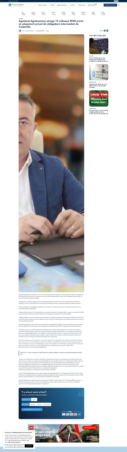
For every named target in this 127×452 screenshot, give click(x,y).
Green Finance (91, 5)
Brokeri (52, 5)
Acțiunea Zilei (92, 82)
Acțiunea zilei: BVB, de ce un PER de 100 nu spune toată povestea (98, 86)
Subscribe (116, 1)
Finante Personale (61, 5)
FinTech (72, 5)
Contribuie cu (32, 409)
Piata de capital (42, 5)
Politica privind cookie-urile (14, 442)
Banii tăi (91, 56)
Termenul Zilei (81, 5)
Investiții (21, 18)
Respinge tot (20, 446)
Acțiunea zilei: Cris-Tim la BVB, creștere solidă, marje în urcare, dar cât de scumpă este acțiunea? (98, 112)
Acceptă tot (29, 446)
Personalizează (9, 446)
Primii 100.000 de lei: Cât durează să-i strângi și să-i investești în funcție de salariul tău (98, 59)
